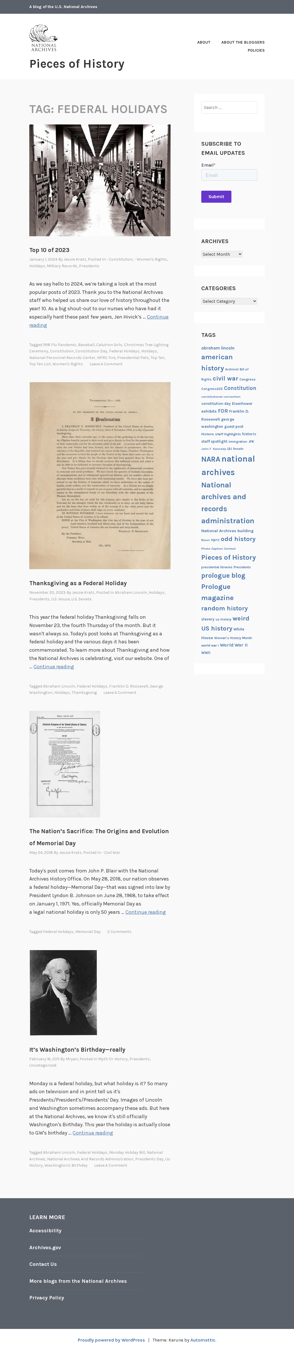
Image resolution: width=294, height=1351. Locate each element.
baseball (86, 344)
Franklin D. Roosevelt (128, 686)
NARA (210, 459)
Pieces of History (76, 63)
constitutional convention (221, 397)
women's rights (68, 364)
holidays (149, 351)
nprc (215, 540)
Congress (247, 379)
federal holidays (124, 351)
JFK (251, 442)
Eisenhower (242, 403)
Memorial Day (88, 931)
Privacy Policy (46, 1298)
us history (223, 619)
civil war (225, 378)
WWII (205, 653)
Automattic (202, 1340)
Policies (256, 50)
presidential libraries (217, 567)
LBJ (229, 449)
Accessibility (45, 1230)
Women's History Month (233, 638)
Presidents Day (149, 1159)
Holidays (37, 265)
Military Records (62, 265)
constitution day (91, 351)
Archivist (232, 369)
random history (224, 608)
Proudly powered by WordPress (111, 1340)
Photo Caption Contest (218, 548)
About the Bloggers (243, 42)
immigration (238, 442)
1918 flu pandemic (59, 344)
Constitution (62, 351)
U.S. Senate (81, 599)
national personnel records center (62, 357)
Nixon (205, 540)
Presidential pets (133, 357)
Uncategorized (42, 1065)
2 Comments (119, 931)
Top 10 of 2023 (49, 250)
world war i (210, 645)
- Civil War (111, 852)
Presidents (89, 265)
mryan (72, 1059)
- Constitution (120, 259)
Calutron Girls (109, 344)
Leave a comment (106, 364)
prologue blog (223, 575)
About (203, 42)
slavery (207, 619)
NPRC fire (106, 357)
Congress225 (212, 389)
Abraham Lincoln (131, 592)
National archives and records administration (90, 1159)
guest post (233, 426)
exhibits (209, 411)
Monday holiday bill (127, 1152)
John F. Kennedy (213, 449)
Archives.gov (45, 1247)
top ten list (40, 364)
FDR (223, 411)
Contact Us (43, 1264)
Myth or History (113, 1059)
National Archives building (227, 530)
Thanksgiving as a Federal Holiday (78, 583)
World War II (233, 645)
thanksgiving (84, 692)
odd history (238, 539)
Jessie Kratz (75, 259)
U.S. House (60, 599)
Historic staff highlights (221, 434)
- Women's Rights (150, 259)
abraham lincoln (59, 686)
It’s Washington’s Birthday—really (77, 1049)
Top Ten (158, 357)
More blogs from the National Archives (78, 1281)
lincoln (238, 449)
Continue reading (54, 666)
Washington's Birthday (66, 1165)
